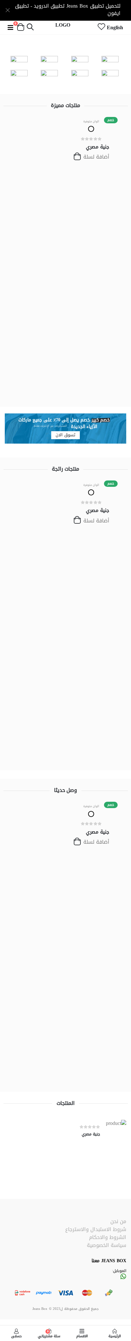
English (115, 27)
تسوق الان (65, 435)
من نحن (118, 1221)
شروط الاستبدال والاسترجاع (95, 1229)
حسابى (16, 1335)
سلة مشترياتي (49, 1333)
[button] (30, 27)
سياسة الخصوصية (106, 1245)
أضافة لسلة (95, 157)
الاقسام (82, 1335)
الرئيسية (114, 1335)
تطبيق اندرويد (49, 6)
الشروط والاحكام (107, 1237)
